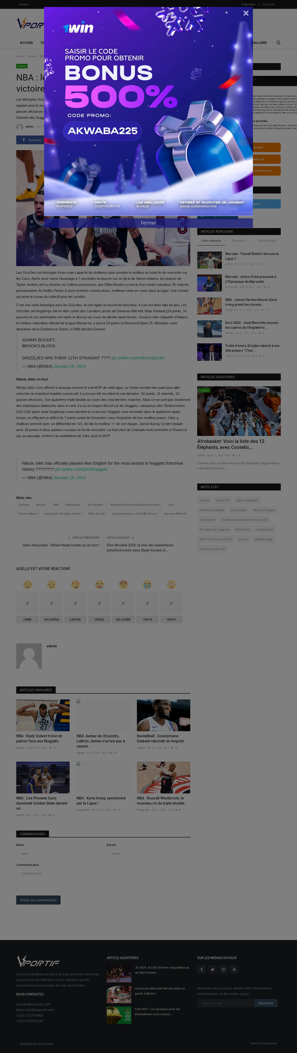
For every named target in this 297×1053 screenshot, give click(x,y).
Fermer (148, 223)
